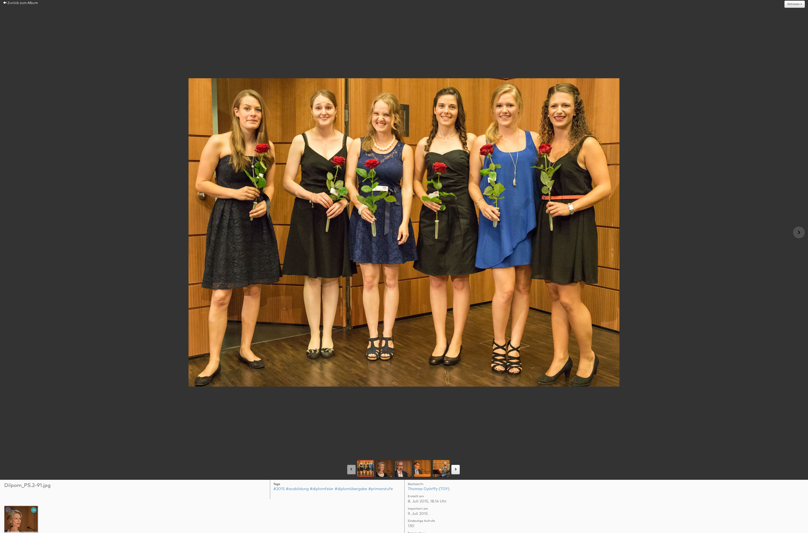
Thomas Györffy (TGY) (428, 489)
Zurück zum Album (22, 3)
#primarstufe (380, 489)
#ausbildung (297, 489)
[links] (351, 469)
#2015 (279, 489)
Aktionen (793, 4)
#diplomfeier (322, 489)
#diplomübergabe (351, 489)
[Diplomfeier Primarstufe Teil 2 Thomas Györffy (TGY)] (21, 523)
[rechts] (455, 469)
